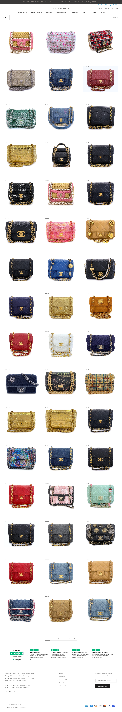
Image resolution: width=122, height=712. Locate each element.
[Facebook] (6, 691)
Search (107, 8)
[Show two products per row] (3, 17)
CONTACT (94, 12)
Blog (103, 12)
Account (99, 8)
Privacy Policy (63, 686)
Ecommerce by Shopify (19, 707)
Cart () (115, 8)
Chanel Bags (22, 12)
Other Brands (60, 12)
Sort (115, 17)
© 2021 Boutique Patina (14, 704)
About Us (62, 676)
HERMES (49, 12)
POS (8, 707)
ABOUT (85, 12)
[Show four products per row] (6, 17)
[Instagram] (10, 691)
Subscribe (102, 686)
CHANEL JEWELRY (36, 12)
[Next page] (74, 639)
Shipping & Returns (65, 680)
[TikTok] (14, 691)
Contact (61, 683)
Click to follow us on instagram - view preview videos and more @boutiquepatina (61, 2)
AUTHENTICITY (75, 12)
